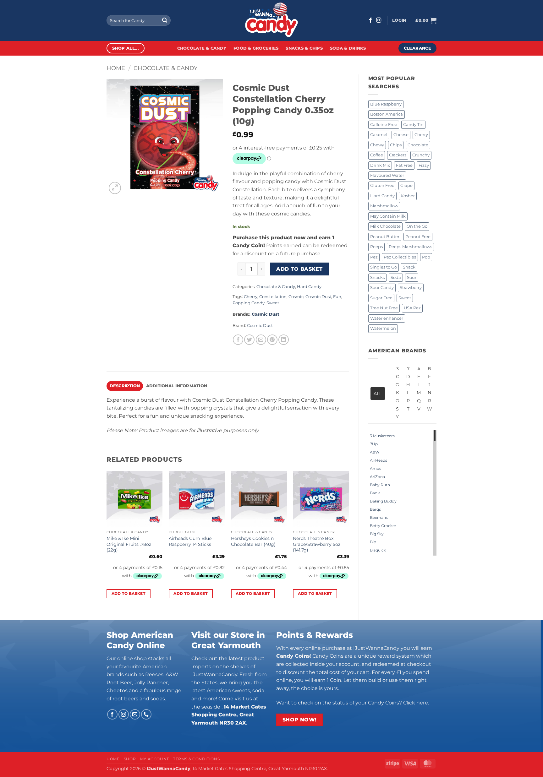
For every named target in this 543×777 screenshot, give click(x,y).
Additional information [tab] (176, 385)
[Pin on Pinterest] (272, 339)
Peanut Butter (384, 236)
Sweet (404, 298)
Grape (406, 185)
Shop (130, 759)
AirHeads (378, 460)
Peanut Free (418, 236)
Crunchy (421, 155)
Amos (375, 468)
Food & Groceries (255, 48)
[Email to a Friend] (261, 339)
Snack (409, 267)
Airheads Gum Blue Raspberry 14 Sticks (190, 541)
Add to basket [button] (129, 593)
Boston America (386, 114)
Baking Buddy (383, 501)
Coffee (376, 155)
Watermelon (383, 328)
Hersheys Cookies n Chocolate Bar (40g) (253, 541)
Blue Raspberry (386, 104)
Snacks (377, 277)
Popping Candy (249, 303)
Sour (411, 277)
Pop (426, 257)
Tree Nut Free (384, 308)
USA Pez (412, 308)
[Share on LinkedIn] (283, 339)
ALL (378, 393)
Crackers (397, 155)
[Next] (349, 540)
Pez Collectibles (400, 257)
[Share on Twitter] (249, 339)
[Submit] (164, 20)
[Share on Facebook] (238, 339)
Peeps (376, 246)
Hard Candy (382, 195)
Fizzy (424, 165)
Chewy (377, 145)
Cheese (401, 134)
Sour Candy (382, 287)
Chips (396, 145)
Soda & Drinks (348, 48)
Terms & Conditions (196, 759)
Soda (396, 277)
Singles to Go (383, 267)
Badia (375, 493)
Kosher (408, 195)
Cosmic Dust (318, 296)
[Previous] (107, 540)
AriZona (377, 476)
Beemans (379, 517)
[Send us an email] (135, 714)
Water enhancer (386, 318)
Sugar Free (381, 298)
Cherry (421, 134)
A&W (374, 452)
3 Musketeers (382, 435)
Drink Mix (380, 165)
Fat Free (404, 165)
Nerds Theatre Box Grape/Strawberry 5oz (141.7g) (316, 544)
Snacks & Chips (304, 48)
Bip (373, 542)
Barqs (375, 509)
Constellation (273, 296)
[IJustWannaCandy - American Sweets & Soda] (271, 20)
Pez (374, 257)
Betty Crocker (383, 525)
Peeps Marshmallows (410, 246)
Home (116, 68)
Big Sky (377, 533)
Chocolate (418, 145)
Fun (337, 296)
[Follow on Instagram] (378, 20)
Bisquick (378, 550)
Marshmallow (384, 206)
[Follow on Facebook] (370, 20)
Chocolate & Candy (201, 48)
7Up (374, 444)
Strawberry (411, 287)
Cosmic (296, 296)
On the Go (417, 226)
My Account (154, 759)
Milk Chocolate (385, 226)
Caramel (378, 134)
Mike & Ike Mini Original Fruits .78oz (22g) (129, 544)
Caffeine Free (383, 124)
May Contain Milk (388, 216)
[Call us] (146, 714)
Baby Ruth (380, 484)
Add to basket (299, 269)
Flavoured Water (387, 175)
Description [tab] (125, 385)
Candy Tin (413, 124)
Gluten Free (382, 185)
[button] (399, 20)
